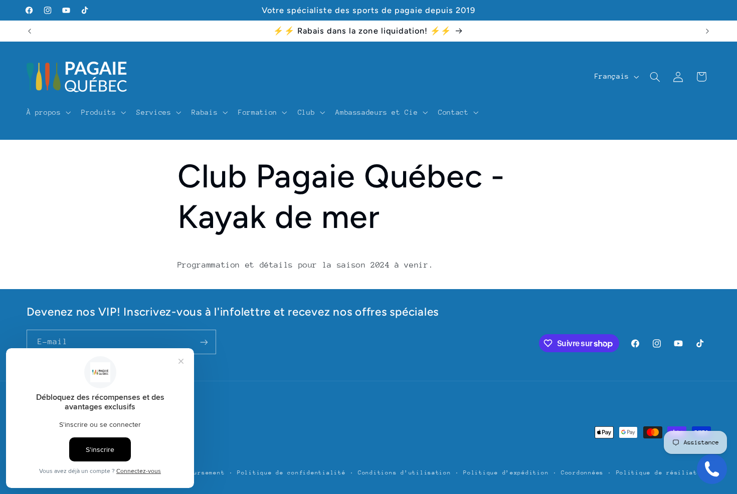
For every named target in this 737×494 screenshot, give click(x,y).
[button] (47, 112)
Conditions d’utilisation (404, 472)
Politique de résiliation (662, 472)
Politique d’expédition (505, 472)
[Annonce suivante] (707, 31)
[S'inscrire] (203, 342)
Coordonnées (582, 472)
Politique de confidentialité (291, 472)
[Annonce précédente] (30, 31)
